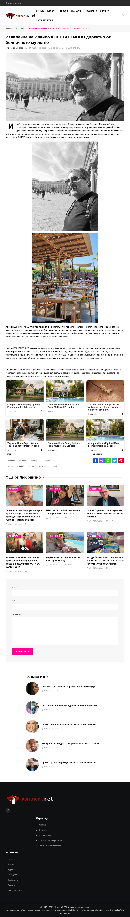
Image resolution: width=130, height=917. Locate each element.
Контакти (43, 830)
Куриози (63, 11)
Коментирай (22, 652)
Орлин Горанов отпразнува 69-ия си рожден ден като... (69, 762)
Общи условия (45, 835)
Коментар (17, 614)
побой (54, 466)
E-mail (15, 601)
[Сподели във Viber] (102, 460)
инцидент (43, 466)
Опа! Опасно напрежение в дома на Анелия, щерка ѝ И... (70, 705)
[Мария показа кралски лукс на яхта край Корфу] (65, 542)
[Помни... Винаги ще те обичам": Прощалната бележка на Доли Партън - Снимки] (32, 726)
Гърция (47, 461)
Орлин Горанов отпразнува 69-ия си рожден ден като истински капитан (105, 513)
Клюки (50, 11)
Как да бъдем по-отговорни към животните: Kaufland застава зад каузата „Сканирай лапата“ (105, 560)
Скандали (76, 11)
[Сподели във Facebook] (95, 460)
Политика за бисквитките (50, 846)
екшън (31, 466)
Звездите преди (44, 20)
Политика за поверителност (51, 841)
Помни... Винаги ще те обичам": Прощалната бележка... (70, 724)
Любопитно (91, 11)
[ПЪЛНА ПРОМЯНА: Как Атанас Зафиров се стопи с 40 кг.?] (65, 495)
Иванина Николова (17, 48)
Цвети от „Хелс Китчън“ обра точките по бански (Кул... (69, 686)
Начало (40, 11)
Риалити (104, 11)
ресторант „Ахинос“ (16, 466)
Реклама (42, 825)
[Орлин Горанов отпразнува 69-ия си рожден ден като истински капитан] (105, 495)
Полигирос (35, 461)
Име (15, 587)
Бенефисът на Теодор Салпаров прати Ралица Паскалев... (71, 743)
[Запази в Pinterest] (121, 460)
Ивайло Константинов (17, 461)
